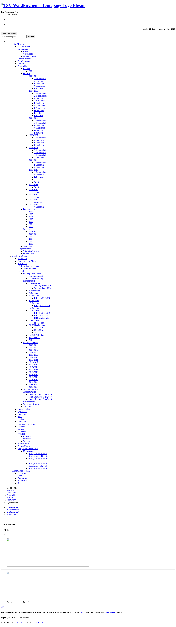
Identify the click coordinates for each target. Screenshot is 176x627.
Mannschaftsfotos (30, 342)
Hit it (20, 416)
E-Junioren (39, 113)
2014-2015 (33, 194)
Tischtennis (22, 426)
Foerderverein (29, 209)
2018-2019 (33, 379)
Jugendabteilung (36, 278)
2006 (31, 71)
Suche (20, 483)
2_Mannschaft (40, 96)
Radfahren (27, 436)
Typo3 (82, 612)
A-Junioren (39, 140)
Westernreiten (23, 443)
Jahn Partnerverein (31, 389)
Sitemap (171, 19)
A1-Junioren (39, 81)
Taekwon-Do (23, 421)
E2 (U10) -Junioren (37, 335)
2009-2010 (33, 170)
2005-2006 (33, 118)
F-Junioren (38, 88)
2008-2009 (33, 160)
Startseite (10, 490)
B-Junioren (39, 83)
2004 (31, 212)
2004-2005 (33, 91)
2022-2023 (33, 387)
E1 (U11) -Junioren (37, 325)
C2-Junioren (39, 108)
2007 (31, 219)
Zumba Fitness (24, 446)
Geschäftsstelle (38, 623)
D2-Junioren (34, 320)
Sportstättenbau (24, 59)
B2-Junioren (34, 300)
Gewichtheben (24, 409)
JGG (25, 461)
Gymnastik (22, 411)
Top (3, 607)
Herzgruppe (23, 414)
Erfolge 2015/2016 (42, 305)
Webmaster (19, 623)
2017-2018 (33, 377)
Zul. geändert (23, 473)
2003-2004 (33, 76)
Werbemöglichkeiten (32, 404)
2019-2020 (33, 382)
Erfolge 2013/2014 (42, 318)
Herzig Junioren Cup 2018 (40, 399)
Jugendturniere (29, 392)
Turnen (21, 429)
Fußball (26, 73)
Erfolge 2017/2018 (42, 298)
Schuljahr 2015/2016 (38, 458)
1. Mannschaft (35, 283)
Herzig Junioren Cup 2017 (40, 397)
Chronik (21, 64)
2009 (31, 224)
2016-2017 (33, 204)
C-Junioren (39, 145)
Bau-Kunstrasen (25, 61)
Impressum (170, 24)
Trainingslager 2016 (42, 286)
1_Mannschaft (40, 78)
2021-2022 (33, 384)
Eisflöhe (26, 68)
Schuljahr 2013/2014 (38, 453)
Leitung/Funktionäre (32, 273)
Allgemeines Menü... (21, 471)
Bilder (25, 51)
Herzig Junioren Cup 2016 (40, 394)
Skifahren (27, 439)
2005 (31, 214)
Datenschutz (169, 22)
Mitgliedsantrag (24, 249)
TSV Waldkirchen (31, 251)
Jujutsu (21, 419)
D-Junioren (39, 110)
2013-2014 (33, 189)
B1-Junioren (34, 295)
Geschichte (28, 54)
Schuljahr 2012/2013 (38, 463)
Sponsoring (39, 323)
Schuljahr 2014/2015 (38, 456)
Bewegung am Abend (27, 261)
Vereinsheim (23, 49)
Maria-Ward (28, 451)
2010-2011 (33, 184)
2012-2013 (33, 365)
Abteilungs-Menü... (20, 256)
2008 (31, 221)
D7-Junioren (39, 130)
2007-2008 (33, 147)
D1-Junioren (34, 310)
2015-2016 (33, 199)
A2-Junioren (39, 101)
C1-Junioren (39, 86)
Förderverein (28, 253)
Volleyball (27, 246)
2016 (31, 226)
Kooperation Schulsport (28, 448)
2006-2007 (33, 135)
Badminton (22, 258)
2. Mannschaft (35, 291)
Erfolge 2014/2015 (42, 315)
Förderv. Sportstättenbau (28, 266)
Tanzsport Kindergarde (28, 424)
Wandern (21, 434)
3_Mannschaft (40, 155)
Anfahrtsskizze (29, 406)
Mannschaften (29, 281)
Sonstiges (38, 182)
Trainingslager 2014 (42, 288)
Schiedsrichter (29, 402)
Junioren (38, 192)
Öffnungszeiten (29, 56)
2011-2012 (33, 362)
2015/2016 (38, 328)
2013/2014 (38, 330)
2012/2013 (38, 332)
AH (35, 179)
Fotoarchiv (22, 66)
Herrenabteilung (36, 276)
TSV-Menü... (18, 44)
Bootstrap (111, 612)
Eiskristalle (22, 263)
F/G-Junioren (34, 337)
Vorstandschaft (24, 46)
